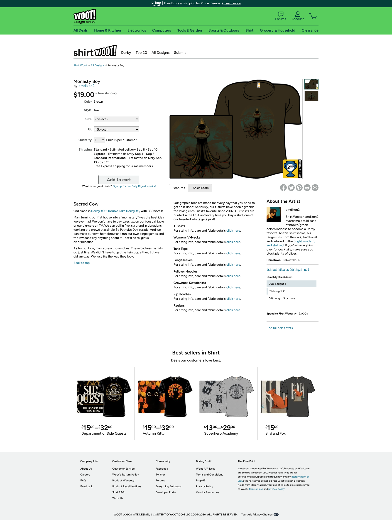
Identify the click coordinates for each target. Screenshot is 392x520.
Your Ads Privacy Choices (257, 514)
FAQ (83, 480)
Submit (180, 52)
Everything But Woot (169, 486)
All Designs (160, 52)
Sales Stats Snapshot (288, 269)
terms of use (256, 489)
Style (88, 110)
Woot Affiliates (205, 468)
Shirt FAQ (118, 492)
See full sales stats (280, 328)
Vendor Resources (207, 492)
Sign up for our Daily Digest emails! (134, 186)
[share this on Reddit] (307, 187)
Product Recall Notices (126, 486)
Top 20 (141, 52)
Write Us (117, 498)
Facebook (162, 468)
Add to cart (119, 179)
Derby (126, 52)
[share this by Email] (315, 187)
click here (233, 231)
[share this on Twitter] (291, 187)
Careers (85, 474)
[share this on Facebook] (283, 187)
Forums (280, 19)
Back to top (82, 263)
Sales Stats (201, 188)
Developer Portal (166, 492)
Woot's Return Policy (125, 474)
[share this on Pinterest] (299, 187)
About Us (86, 468)
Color (88, 102)
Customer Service (123, 468)
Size (88, 119)
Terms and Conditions (209, 474)
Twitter (160, 474)
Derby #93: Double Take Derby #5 (115, 211)
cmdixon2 (86, 86)
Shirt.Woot (95, 50)
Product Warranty (123, 480)
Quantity (85, 140)
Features (178, 188)
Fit (90, 129)
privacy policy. (276, 489)
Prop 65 (201, 480)
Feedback (86, 486)
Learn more (233, 3)
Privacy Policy (204, 486)
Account (298, 19)
